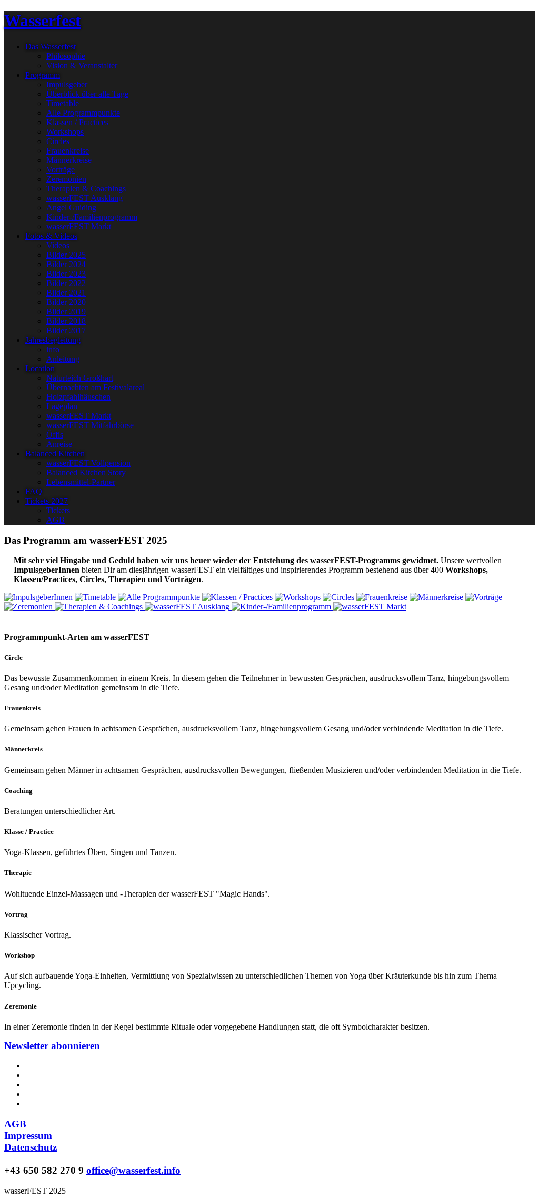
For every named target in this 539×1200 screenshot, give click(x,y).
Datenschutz (30, 1147)
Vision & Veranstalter (81, 65)
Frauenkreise (67, 150)
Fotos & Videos (51, 235)
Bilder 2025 (66, 254)
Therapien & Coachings (86, 188)
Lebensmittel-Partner (80, 481)
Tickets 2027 (46, 500)
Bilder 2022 (66, 283)
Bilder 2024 (66, 264)
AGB (55, 519)
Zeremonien (66, 179)
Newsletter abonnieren (52, 1045)
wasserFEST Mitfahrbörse (90, 425)
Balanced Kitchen (55, 453)
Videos (57, 245)
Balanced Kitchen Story (86, 472)
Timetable (62, 103)
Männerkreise (69, 160)
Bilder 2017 (66, 330)
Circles (57, 141)
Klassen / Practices (77, 122)
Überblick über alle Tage (87, 93)
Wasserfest (42, 20)
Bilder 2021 (66, 292)
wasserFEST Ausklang (84, 198)
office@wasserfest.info (133, 1170)
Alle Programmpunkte (83, 112)
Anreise (59, 444)
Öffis (54, 434)
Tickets (58, 510)
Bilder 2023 (66, 273)
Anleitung (62, 358)
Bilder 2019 (66, 311)
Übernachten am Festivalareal (95, 387)
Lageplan (61, 406)
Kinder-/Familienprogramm (91, 216)
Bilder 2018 (66, 321)
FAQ (33, 491)
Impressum (28, 1135)
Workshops (65, 131)
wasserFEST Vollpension (88, 463)
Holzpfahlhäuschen (78, 396)
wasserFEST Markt (78, 226)
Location (40, 368)
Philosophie (65, 56)
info (52, 349)
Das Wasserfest (50, 46)
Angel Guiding (71, 207)
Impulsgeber (66, 84)
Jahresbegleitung (53, 339)
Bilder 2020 (66, 302)
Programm (42, 74)
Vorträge (60, 169)
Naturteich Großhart (79, 377)
